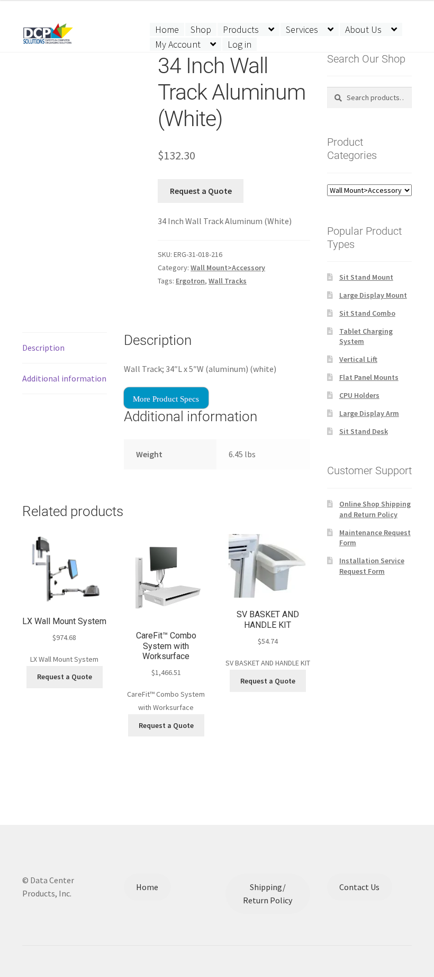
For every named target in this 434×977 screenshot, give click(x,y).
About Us (363, 29)
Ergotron (190, 281)
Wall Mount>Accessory (228, 267)
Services (302, 29)
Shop (201, 29)
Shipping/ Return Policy (267, 893)
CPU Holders (359, 395)
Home (167, 29)
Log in (239, 44)
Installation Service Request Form (371, 566)
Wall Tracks (228, 281)
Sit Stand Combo (367, 313)
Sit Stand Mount (366, 277)
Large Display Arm (369, 413)
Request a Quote (201, 190)
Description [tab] (43, 347)
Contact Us (359, 887)
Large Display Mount (373, 295)
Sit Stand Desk (363, 431)
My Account (178, 44)
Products (241, 29)
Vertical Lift (358, 359)
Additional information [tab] (64, 378)
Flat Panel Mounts (369, 377)
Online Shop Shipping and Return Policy (375, 509)
